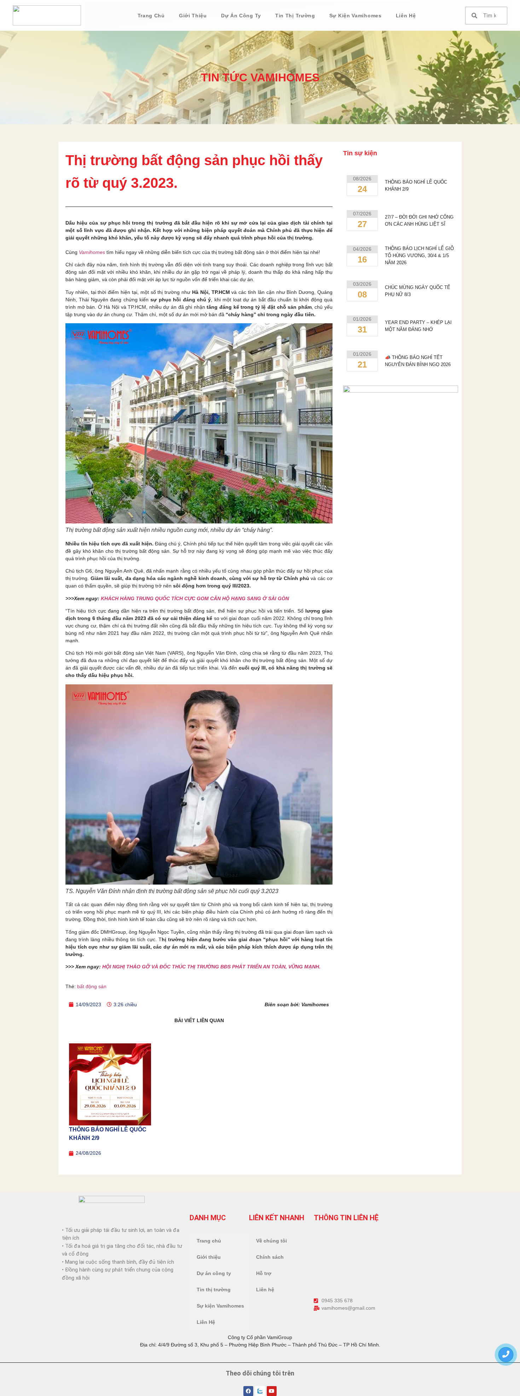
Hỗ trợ (263, 1273)
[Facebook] (248, 1391)
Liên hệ (265, 1289)
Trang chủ (151, 15)
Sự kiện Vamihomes (355, 15)
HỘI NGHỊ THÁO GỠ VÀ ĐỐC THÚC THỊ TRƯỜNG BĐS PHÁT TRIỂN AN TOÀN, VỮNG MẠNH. (211, 966)
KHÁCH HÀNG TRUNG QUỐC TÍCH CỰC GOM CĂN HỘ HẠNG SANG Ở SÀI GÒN (194, 598)
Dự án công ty (241, 15)
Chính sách (270, 1257)
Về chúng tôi (271, 1241)
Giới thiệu (193, 15)
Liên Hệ (406, 15)
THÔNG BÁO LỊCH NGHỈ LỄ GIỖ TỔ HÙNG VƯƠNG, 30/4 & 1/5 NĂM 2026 (419, 255)
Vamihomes (92, 252)
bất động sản (91, 986)
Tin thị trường (295, 15)
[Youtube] (272, 1391)
